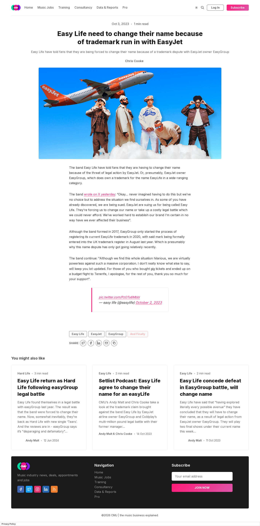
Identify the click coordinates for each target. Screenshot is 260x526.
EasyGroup (115, 334)
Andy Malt (32, 440)
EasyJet (96, 334)
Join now (202, 487)
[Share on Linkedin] (99, 343)
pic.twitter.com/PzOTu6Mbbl (119, 297)
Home (28, 7)
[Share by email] (106, 343)
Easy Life (78, 334)
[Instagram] (37, 489)
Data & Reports (107, 7)
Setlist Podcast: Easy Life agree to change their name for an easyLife (129, 387)
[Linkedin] (45, 489)
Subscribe (238, 7)
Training (64, 7)
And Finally (137, 334)
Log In (215, 7)
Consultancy (83, 7)
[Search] (202, 8)
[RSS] (54, 489)
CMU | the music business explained (134, 515)
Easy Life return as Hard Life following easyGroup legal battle (48, 387)
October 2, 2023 (149, 303)
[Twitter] (29, 489)
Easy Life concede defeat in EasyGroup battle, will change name (210, 387)
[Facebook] (20, 489)
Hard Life (24, 373)
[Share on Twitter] (83, 343)
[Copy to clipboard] (114, 343)
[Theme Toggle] (196, 8)
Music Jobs (45, 7)
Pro (125, 7)
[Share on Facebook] (91, 343)
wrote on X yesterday (99, 194)
